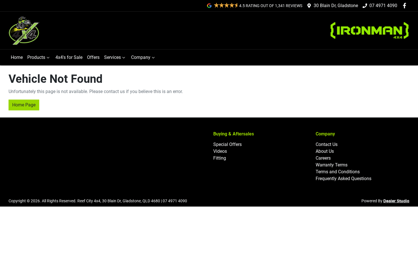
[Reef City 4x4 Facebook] (405, 5)
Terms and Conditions (338, 171)
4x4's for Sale (68, 57)
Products (36, 57)
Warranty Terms (331, 165)
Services (112, 57)
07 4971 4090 (383, 5)
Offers (93, 57)
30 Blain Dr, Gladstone (336, 5)
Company (140, 57)
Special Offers (227, 144)
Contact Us (327, 144)
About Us (325, 151)
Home (17, 57)
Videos (220, 151)
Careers (323, 158)
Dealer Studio (396, 201)
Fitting (219, 158)
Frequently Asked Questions (343, 178)
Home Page (24, 105)
